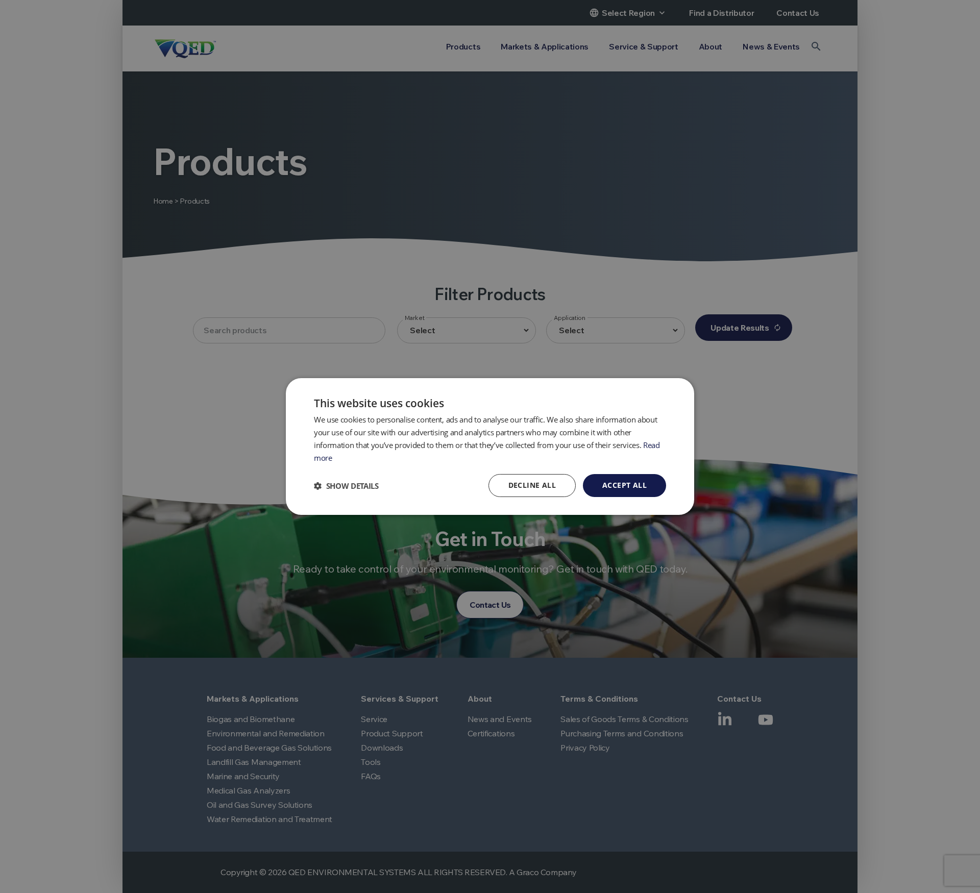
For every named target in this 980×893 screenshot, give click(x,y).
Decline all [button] (532, 485)
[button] (346, 485)
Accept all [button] (624, 485)
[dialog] (490, 446)
